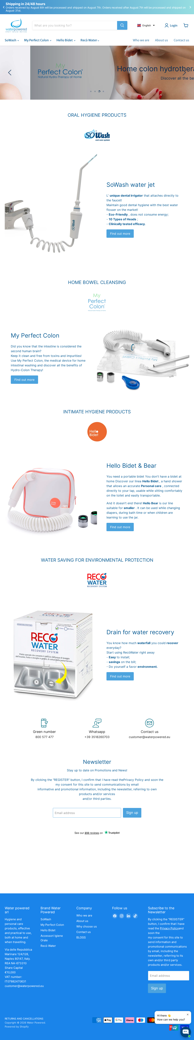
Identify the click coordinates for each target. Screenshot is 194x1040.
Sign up (132, 813)
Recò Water (89, 40)
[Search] (122, 25)
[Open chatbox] (185, 1032)
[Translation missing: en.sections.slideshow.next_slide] (183, 72)
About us (161, 40)
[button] (146, 25)
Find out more (120, 233)
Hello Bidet (64, 40)
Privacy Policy (133, 780)
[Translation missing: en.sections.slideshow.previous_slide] (10, 72)
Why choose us (86, 926)
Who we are (141, 40)
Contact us (181, 40)
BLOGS (81, 937)
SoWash (11, 40)
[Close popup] (187, 1014)
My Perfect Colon (36, 40)
